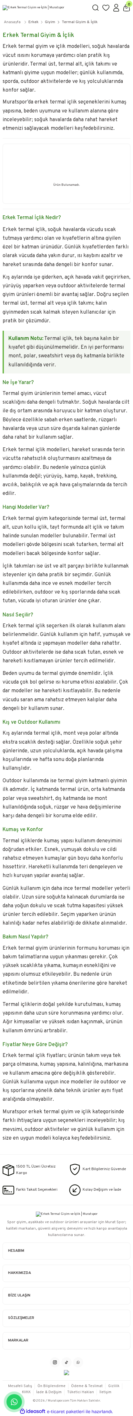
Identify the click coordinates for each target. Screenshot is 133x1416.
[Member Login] (116, 8)
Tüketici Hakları (80, 1392)
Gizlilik (113, 1386)
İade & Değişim (49, 1392)
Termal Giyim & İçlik (79, 22)
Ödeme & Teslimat (87, 1386)
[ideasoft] (33, 1411)
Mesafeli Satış (20, 1386)
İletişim (105, 1392)
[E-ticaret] (66, 1411)
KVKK (26, 1392)
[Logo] (45, 7)
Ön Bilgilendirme (51, 1386)
